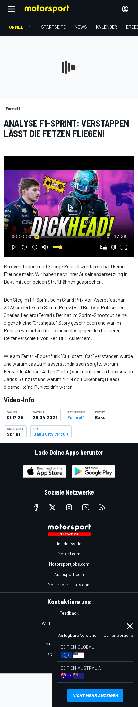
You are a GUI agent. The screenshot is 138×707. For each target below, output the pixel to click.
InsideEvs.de (69, 543)
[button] (70, 207)
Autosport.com (69, 574)
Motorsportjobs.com (69, 564)
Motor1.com (69, 553)
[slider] (69, 236)
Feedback (69, 613)
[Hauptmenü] (11, 9)
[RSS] (102, 507)
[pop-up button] (113, 247)
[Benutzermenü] (125, 9)
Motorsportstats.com (69, 584)
